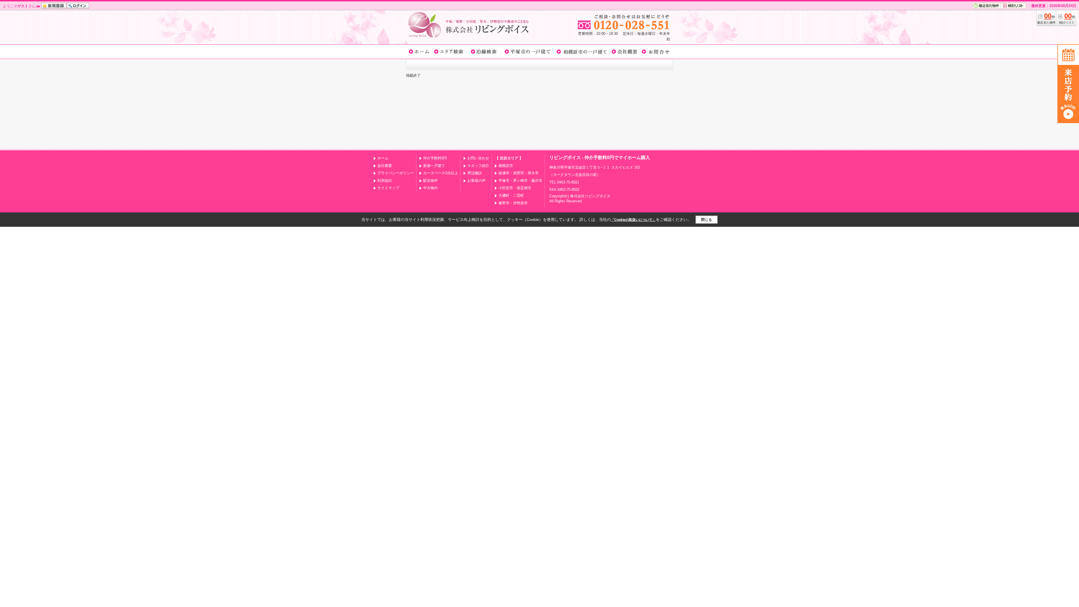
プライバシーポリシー (395, 173)
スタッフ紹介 (478, 166)
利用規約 (384, 180)
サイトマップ (388, 188)
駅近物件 (430, 180)
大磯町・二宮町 (511, 195)
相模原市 (505, 166)
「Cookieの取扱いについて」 (633, 220)
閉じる (706, 220)
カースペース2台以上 (440, 173)
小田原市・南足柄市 (514, 188)
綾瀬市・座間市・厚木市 (518, 173)
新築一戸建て (434, 166)
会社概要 (384, 166)
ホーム (382, 158)
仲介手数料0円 (435, 158)
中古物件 (430, 188)
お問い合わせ (478, 158)
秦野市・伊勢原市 (513, 203)
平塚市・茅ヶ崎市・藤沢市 (520, 180)
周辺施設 (474, 173)
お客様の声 (476, 180)
